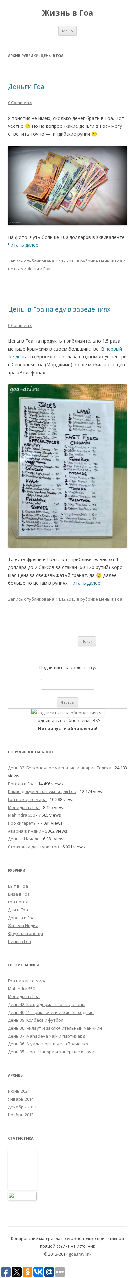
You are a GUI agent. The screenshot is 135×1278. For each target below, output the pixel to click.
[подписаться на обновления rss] (67, 713)
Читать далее (26, 245)
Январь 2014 (21, 1099)
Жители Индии (23, 925)
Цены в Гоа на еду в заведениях (59, 309)
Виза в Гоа (19, 894)
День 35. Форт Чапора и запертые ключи (51, 1052)
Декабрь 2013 (22, 1107)
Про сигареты (22, 823)
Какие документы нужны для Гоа (42, 791)
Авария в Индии (24, 831)
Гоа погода (19, 902)
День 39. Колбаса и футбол (35, 1020)
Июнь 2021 (19, 1091)
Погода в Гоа (21, 784)
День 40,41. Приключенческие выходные (51, 1012)
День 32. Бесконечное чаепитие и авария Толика (59, 768)
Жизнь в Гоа (67, 13)
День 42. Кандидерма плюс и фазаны (46, 1004)
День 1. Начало (24, 839)
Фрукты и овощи (25, 933)
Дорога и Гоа (21, 918)
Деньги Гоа (26, 86)
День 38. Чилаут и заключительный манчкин (55, 1028)
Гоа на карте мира (27, 799)
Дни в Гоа (18, 910)
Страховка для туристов (33, 847)
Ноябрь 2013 (21, 1115)
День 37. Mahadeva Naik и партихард (46, 1036)
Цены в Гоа (110, 261)
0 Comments (20, 102)
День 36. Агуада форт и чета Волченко (48, 1044)
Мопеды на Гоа (24, 807)
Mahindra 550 (21, 815)
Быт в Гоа (18, 886)
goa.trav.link (80, 1254)
